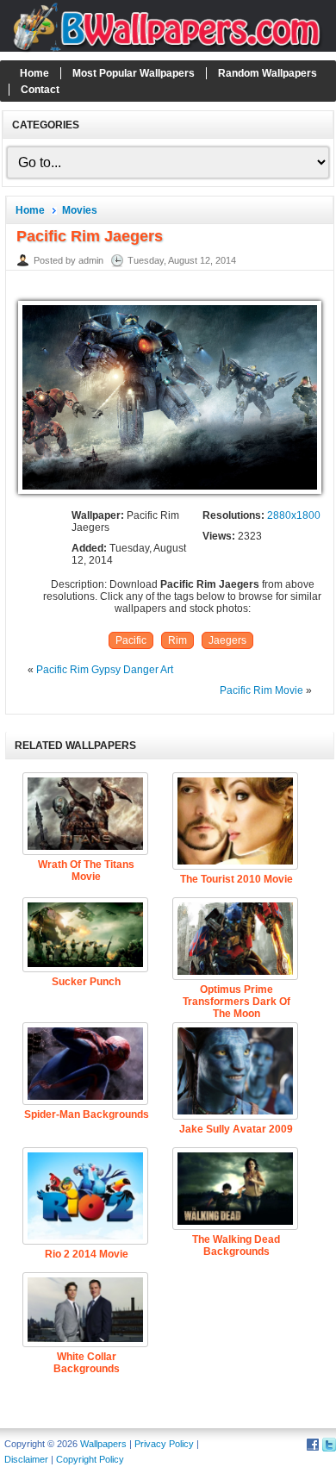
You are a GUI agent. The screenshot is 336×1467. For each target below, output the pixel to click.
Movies (79, 210)
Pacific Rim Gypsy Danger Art (104, 670)
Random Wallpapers (267, 73)
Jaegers (227, 640)
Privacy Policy (164, 1444)
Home (34, 73)
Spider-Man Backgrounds (86, 1114)
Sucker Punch (86, 982)
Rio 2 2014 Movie (86, 1254)
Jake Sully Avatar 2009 (236, 1129)
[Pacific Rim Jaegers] (169, 495)
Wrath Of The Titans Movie (86, 870)
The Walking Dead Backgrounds (236, 1245)
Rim (177, 640)
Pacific (130, 640)
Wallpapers (103, 1444)
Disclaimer (26, 1459)
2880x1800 (293, 515)
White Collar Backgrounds (86, 1363)
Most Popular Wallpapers (133, 73)
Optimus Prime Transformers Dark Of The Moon (236, 1001)
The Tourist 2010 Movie (236, 879)
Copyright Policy (90, 1459)
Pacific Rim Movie (261, 690)
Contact (40, 90)
